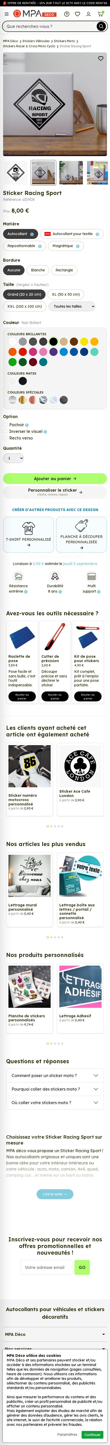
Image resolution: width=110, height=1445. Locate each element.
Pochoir (17, 424)
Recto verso (21, 438)
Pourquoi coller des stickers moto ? (46, 1089)
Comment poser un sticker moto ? (44, 1075)
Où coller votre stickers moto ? (41, 1102)
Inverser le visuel (26, 431)
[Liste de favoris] (77, 13)
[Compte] (88, 13)
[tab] (47, 826)
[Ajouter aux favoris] (100, 58)
